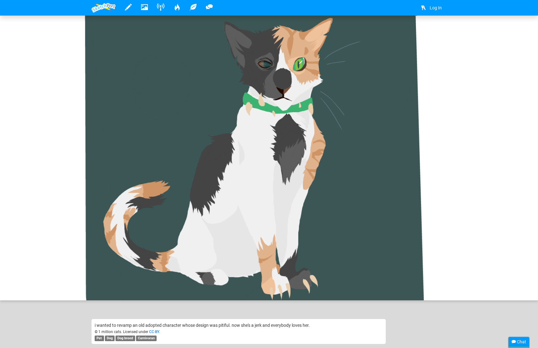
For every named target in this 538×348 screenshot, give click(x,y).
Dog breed (125, 338)
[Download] (438, 30)
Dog (110, 338)
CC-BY (154, 332)
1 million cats (124, 276)
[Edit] (422, 30)
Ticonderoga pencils (189, 276)
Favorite (141, 289)
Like (104, 289)
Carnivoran (146, 338)
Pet (99, 338)
